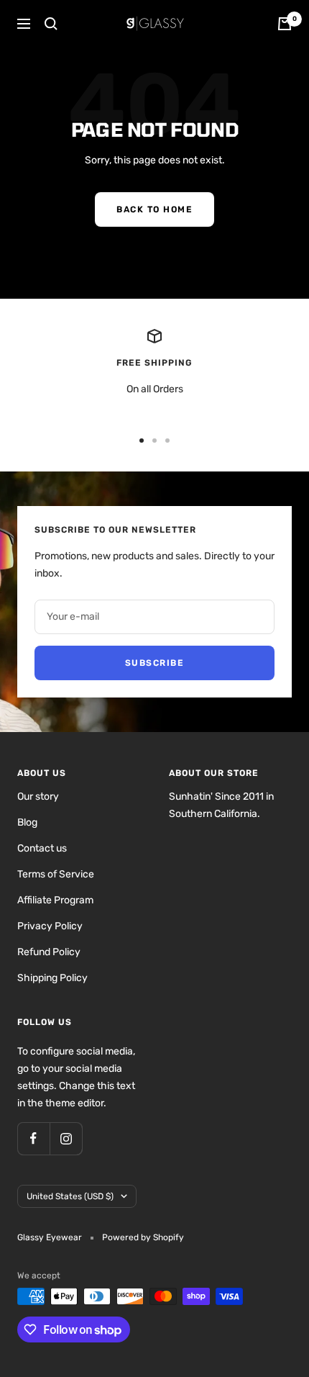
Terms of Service (55, 874)
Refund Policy (48, 952)
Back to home (154, 209)
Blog (27, 822)
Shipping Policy (52, 978)
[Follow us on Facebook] (33, 1138)
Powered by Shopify (143, 1237)
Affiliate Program (55, 900)
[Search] (51, 23)
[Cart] (284, 23)
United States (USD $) (70, 1196)
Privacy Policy (50, 926)
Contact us (42, 848)
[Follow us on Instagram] (66, 1138)
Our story (38, 796)
